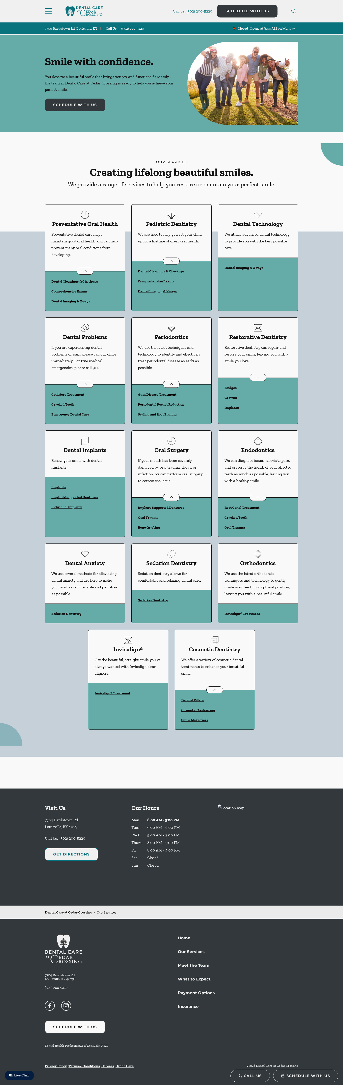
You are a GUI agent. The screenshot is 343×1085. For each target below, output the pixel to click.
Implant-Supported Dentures (74, 497)
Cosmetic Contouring (198, 710)
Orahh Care (125, 1066)
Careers (107, 1066)
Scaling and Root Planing (157, 414)
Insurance (188, 1006)
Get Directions (71, 854)
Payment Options (196, 992)
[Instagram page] (66, 1006)
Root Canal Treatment (241, 507)
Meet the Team (193, 965)
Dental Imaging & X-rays (70, 301)
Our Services (191, 951)
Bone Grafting (149, 527)
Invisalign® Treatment (242, 613)
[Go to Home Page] (84, 11)
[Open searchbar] (293, 11)
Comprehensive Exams (69, 291)
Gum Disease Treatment (157, 394)
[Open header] (49, 11)
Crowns (230, 397)
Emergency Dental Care (70, 414)
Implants (231, 407)
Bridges (230, 388)
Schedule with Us (247, 11)
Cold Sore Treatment (67, 394)
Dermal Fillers (192, 700)
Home (184, 938)
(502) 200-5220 (132, 28)
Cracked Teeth (62, 404)
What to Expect (194, 979)
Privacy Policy (56, 1066)
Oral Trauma (148, 517)
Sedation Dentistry (66, 613)
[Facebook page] (50, 1006)
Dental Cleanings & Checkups (74, 281)
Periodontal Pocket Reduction (161, 404)
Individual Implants (66, 507)
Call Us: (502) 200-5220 (192, 11)
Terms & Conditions (84, 1066)
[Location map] (258, 847)
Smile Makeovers (194, 720)
